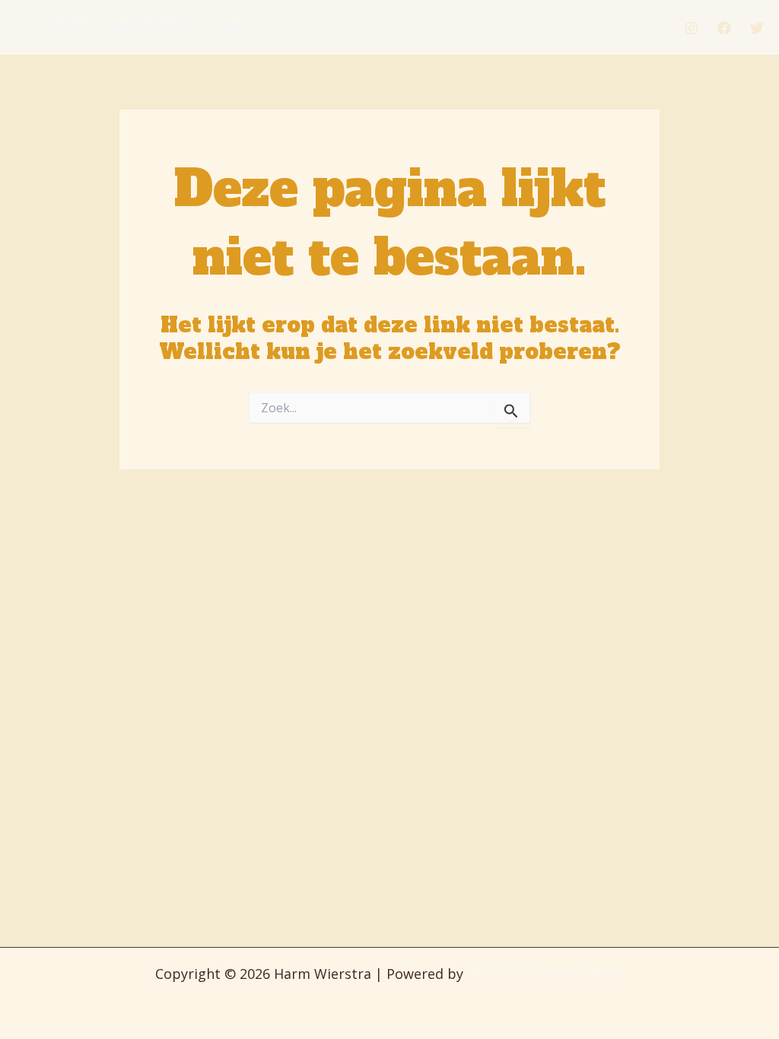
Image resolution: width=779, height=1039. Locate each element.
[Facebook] (724, 28)
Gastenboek (149, 26)
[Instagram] (691, 28)
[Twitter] (757, 28)
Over (232, 26)
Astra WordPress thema (545, 973)
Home (63, 26)
